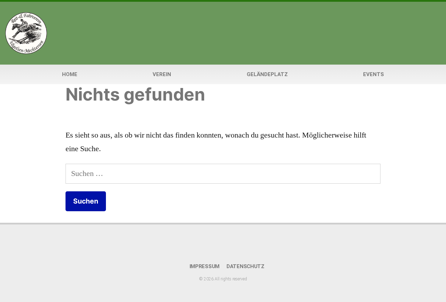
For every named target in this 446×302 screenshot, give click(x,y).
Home (69, 74)
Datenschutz (245, 266)
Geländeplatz (267, 74)
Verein (162, 74)
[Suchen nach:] (223, 173)
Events (373, 74)
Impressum (205, 266)
